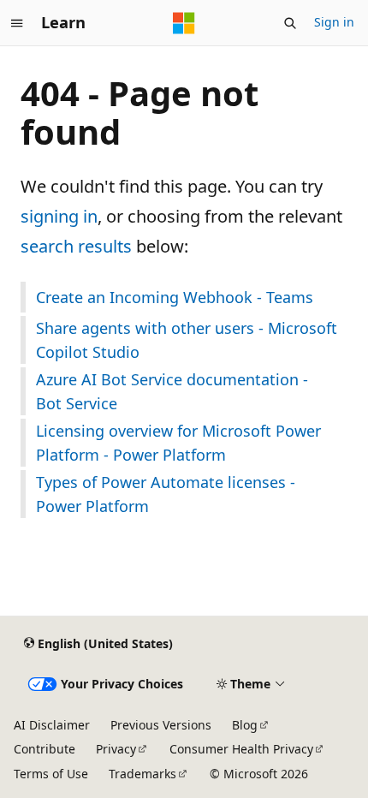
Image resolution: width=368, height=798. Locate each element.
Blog (245, 725)
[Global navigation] (17, 23)
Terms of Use (51, 773)
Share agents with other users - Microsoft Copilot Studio (186, 340)
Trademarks (142, 773)
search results (76, 246)
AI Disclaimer (52, 725)
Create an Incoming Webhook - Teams (174, 297)
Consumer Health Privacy (241, 749)
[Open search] (290, 23)
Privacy (116, 749)
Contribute (44, 749)
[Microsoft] (184, 23)
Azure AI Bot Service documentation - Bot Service (172, 391)
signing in (59, 216)
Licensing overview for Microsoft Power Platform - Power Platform (178, 442)
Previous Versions (160, 725)
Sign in (334, 22)
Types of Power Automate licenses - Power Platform (165, 494)
